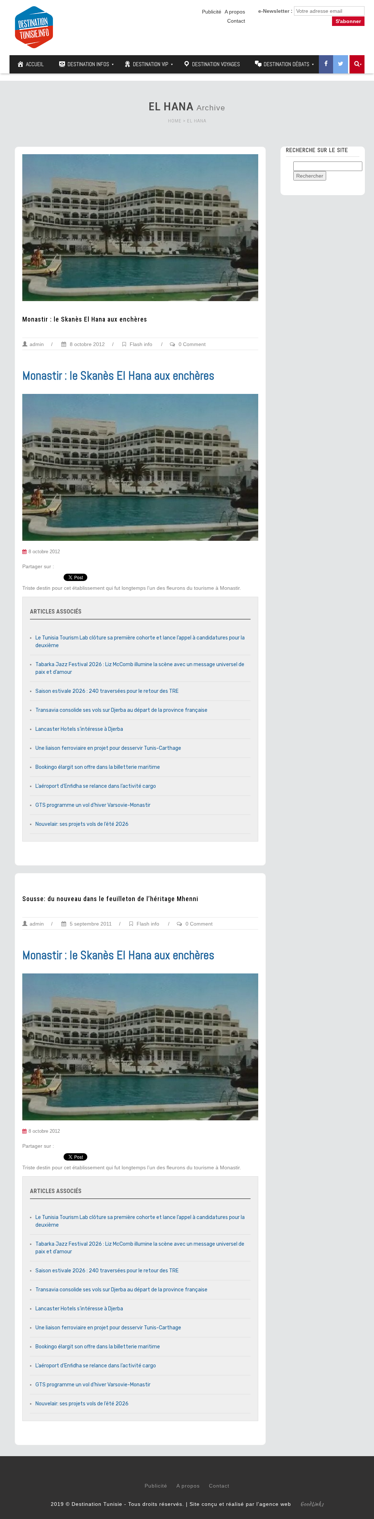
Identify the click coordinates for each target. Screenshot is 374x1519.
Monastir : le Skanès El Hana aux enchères (84, 319)
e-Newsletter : (275, 11)
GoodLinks (312, 1504)
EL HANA (196, 121)
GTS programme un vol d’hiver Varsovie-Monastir (92, 805)
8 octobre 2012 (86, 344)
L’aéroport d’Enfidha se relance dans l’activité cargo (95, 786)
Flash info (141, 344)
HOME (175, 121)
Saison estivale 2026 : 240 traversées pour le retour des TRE (107, 691)
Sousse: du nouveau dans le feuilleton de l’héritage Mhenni (110, 899)
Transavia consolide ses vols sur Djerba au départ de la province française (121, 710)
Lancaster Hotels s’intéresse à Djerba (79, 729)
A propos (235, 12)
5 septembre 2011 (90, 924)
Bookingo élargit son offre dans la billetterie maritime (97, 767)
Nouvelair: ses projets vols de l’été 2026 (82, 824)
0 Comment (192, 344)
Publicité (211, 12)
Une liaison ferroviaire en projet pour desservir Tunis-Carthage (108, 748)
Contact (236, 21)
